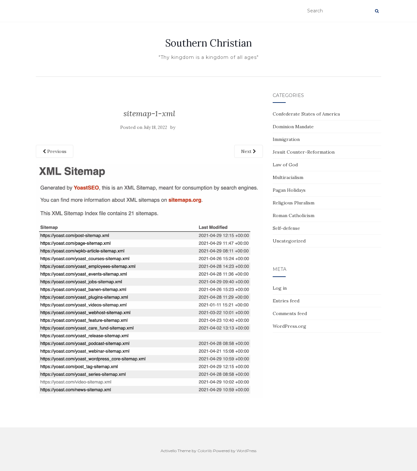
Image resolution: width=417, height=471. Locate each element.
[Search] (376, 11)
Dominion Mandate (293, 127)
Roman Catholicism (293, 215)
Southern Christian (208, 43)
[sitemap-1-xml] (149, 281)
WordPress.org (289, 326)
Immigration (286, 139)
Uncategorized (289, 241)
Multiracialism (288, 177)
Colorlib (204, 450)
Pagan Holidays (289, 190)
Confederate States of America (306, 114)
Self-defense (286, 228)
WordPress (246, 450)
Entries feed (286, 301)
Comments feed (290, 313)
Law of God (285, 165)
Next (247, 151)
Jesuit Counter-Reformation (304, 152)
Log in (280, 288)
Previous (56, 151)
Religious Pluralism (293, 203)
